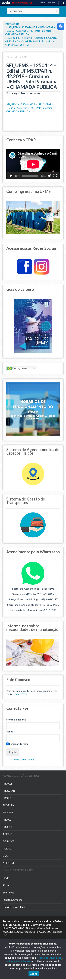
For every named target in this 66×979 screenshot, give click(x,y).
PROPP (7, 798)
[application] (33, 164)
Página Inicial (12, 23)
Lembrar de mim (18, 743)
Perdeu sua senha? (23, 759)
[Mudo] (49, 176)
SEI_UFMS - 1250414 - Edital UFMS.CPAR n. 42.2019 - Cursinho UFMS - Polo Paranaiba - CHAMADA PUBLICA (30, 31)
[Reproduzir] (11, 176)
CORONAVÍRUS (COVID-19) (22, 3)
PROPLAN (8, 805)
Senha (9, 731)
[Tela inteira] (55, 176)
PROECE (7, 826)
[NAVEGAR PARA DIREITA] (63, 3)
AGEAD (7, 848)
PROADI (7, 819)
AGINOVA (8, 841)
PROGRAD (9, 790)
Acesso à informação (47, 3)
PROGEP (8, 812)
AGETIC (7, 834)
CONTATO (20, 694)
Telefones (8, 892)
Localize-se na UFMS (14, 906)
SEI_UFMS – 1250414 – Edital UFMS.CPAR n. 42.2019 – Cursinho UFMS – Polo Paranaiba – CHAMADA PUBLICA (31, 41)
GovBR (6, 3)
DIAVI (6, 855)
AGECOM (8, 862)
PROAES (7, 783)
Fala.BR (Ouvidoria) (13, 899)
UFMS (6, 878)
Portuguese (19, 368)
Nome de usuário (16, 719)
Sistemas (8, 885)
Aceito (34, 973)
